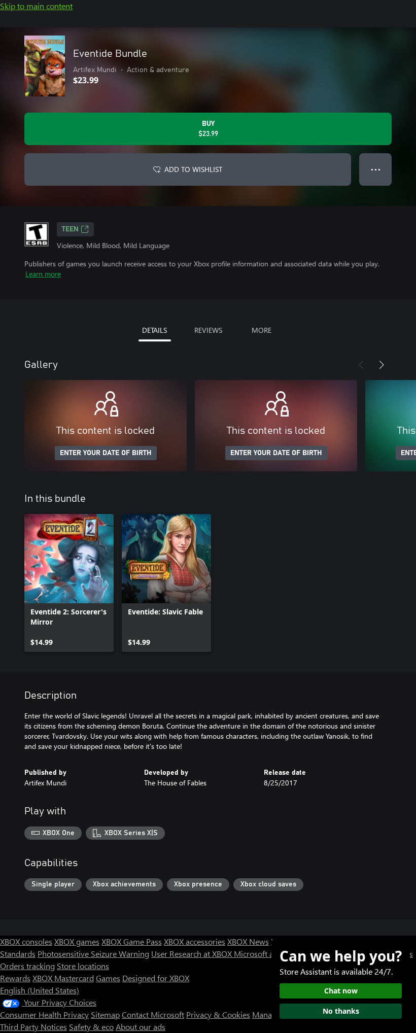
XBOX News (248, 941)
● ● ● (375, 169)
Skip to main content (36, 6)
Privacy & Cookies (218, 1014)
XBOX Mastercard (63, 978)
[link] (69, 583)
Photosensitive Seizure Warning (93, 953)
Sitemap (105, 1014)
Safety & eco (91, 1026)
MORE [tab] (261, 330)
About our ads (140, 1026)
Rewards (15, 978)
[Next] (381, 365)
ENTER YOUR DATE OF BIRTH (106, 453)
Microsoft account (265, 953)
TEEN (70, 229)
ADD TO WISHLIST (193, 169)
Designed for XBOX (155, 978)
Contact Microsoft (153, 1014)
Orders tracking (27, 965)
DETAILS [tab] (154, 330)
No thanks (341, 1011)
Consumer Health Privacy (44, 1014)
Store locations (83, 965)
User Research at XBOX (192, 953)
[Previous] (361, 365)
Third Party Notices (33, 1026)
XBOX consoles (26, 941)
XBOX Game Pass (131, 941)
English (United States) (39, 990)
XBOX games (76, 941)
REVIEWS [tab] (208, 330)
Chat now (341, 990)
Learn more (43, 274)
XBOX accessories (194, 941)
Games (108, 978)
